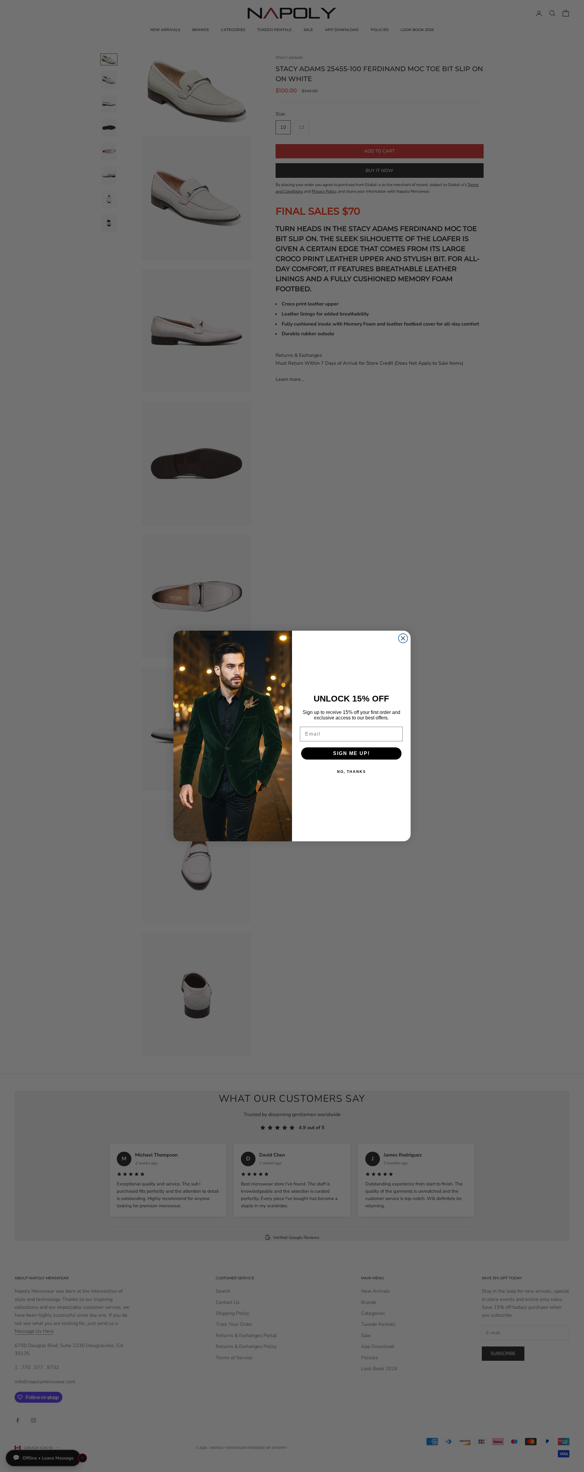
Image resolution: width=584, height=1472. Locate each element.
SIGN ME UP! (351, 753)
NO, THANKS (351, 772)
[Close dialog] (403, 638)
